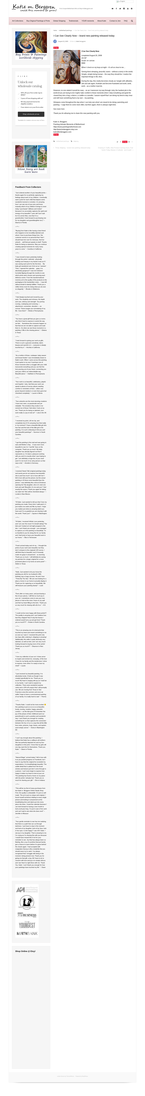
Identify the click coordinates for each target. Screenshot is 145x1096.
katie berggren (81, 41)
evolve (59, 1076)
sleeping (75, 141)
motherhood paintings (65, 30)
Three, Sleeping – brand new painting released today (72, 148)
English (122, 1)
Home (55, 30)
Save (57, 48)
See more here (59, 109)
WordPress (85, 1076)
